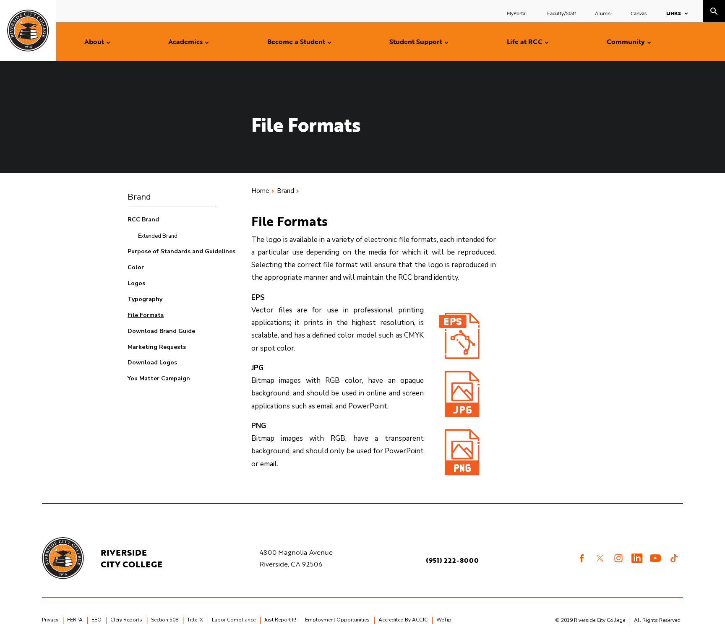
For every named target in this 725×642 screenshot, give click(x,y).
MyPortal (517, 13)
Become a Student (296, 41)
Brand (139, 197)
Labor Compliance (234, 619)
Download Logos (152, 362)
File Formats (146, 315)
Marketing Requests (157, 347)
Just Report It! (280, 619)
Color (136, 267)
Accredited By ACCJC (403, 619)
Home (260, 191)
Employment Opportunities (337, 619)
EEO (96, 619)
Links (673, 13)
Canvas (639, 13)
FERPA (75, 619)
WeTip (443, 619)
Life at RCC (524, 41)
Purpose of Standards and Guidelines (181, 251)
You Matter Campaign (159, 378)
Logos (136, 283)
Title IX (195, 619)
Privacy (50, 619)
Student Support (415, 41)
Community (626, 41)
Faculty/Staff (561, 13)
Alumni (603, 13)
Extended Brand (157, 236)
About (94, 41)
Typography (145, 299)
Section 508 (164, 619)
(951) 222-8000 (452, 560)
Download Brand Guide (161, 331)
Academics (185, 41)
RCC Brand (143, 220)
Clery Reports (126, 619)
